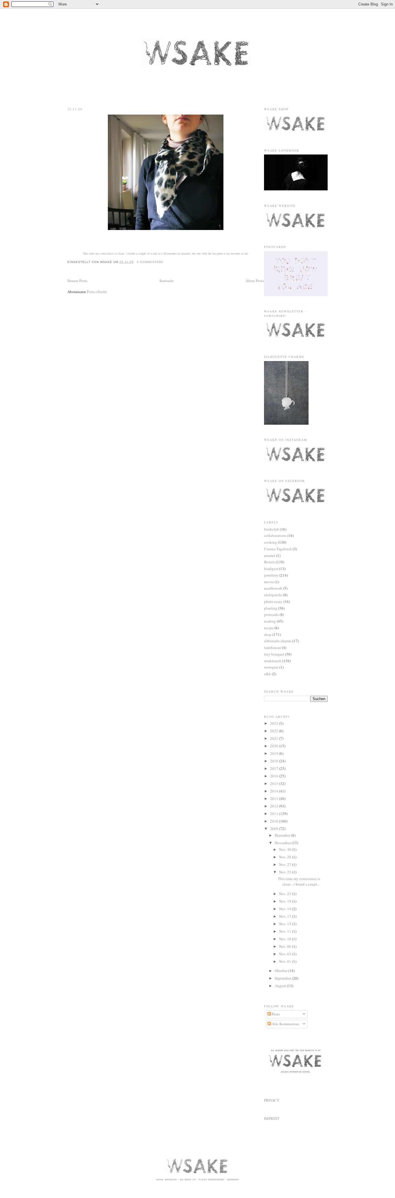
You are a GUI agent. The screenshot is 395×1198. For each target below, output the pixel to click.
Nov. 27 (285, 864)
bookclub (271, 529)
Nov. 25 (285, 872)
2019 (274, 753)
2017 (274, 768)
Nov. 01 (285, 961)
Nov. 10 (285, 938)
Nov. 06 (285, 946)
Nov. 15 (285, 923)
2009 (274, 828)
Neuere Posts (77, 280)
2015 (274, 783)
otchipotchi (273, 594)
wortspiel (271, 667)
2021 (274, 738)
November (283, 842)
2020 (274, 745)
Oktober (281, 970)
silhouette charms (277, 640)
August (281, 985)
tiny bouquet (274, 654)
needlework (273, 588)
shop (268, 634)
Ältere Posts (255, 280)
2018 (274, 760)
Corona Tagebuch (278, 548)
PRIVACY (271, 1100)
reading (270, 621)
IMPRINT (271, 1118)
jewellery (271, 575)
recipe (269, 627)
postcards (271, 614)
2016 (274, 776)
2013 (274, 798)
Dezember (283, 835)
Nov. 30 (285, 849)
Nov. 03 (285, 953)
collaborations (275, 535)
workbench (272, 660)
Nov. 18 (285, 908)
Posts (275, 1014)
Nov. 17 (285, 916)
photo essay (273, 601)
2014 (274, 791)
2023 (274, 723)
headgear (271, 568)
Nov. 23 (285, 893)
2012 (274, 806)
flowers (269, 561)
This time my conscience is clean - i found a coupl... (299, 881)
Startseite (166, 280)
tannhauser (272, 647)
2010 (274, 821)
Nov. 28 (285, 857)
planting (270, 608)
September (283, 978)
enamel (269, 555)
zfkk (267, 673)
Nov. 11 (285, 931)
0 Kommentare (150, 262)
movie (269, 581)
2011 (274, 813)
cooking (270, 542)
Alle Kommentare (285, 1023)
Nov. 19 (285, 901)
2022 (274, 730)
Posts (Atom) (97, 291)
